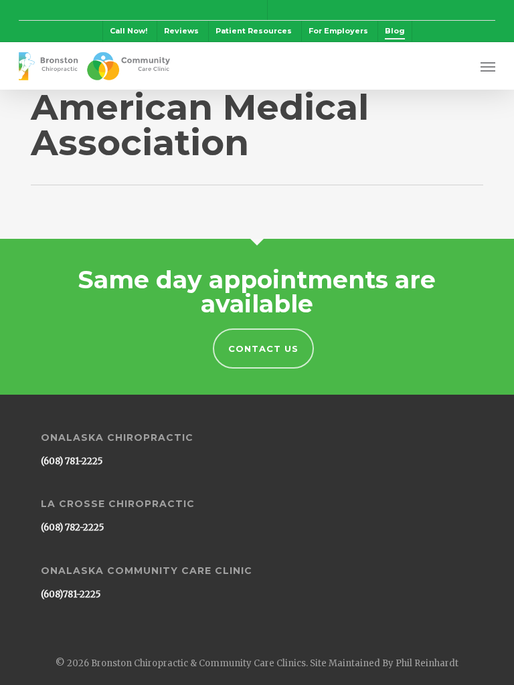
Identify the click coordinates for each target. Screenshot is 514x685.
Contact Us (263, 348)
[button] (488, 66)
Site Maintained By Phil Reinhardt (384, 663)
